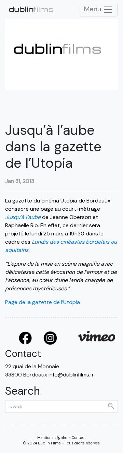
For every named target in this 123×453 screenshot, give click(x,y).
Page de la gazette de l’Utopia (42, 302)
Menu (93, 8)
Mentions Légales (52, 437)
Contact (79, 437)
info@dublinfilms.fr (71, 374)
